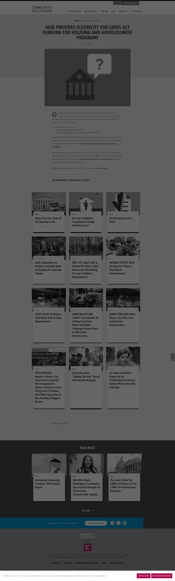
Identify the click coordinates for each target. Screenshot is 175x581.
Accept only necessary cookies (162, 576)
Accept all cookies (143, 576)
